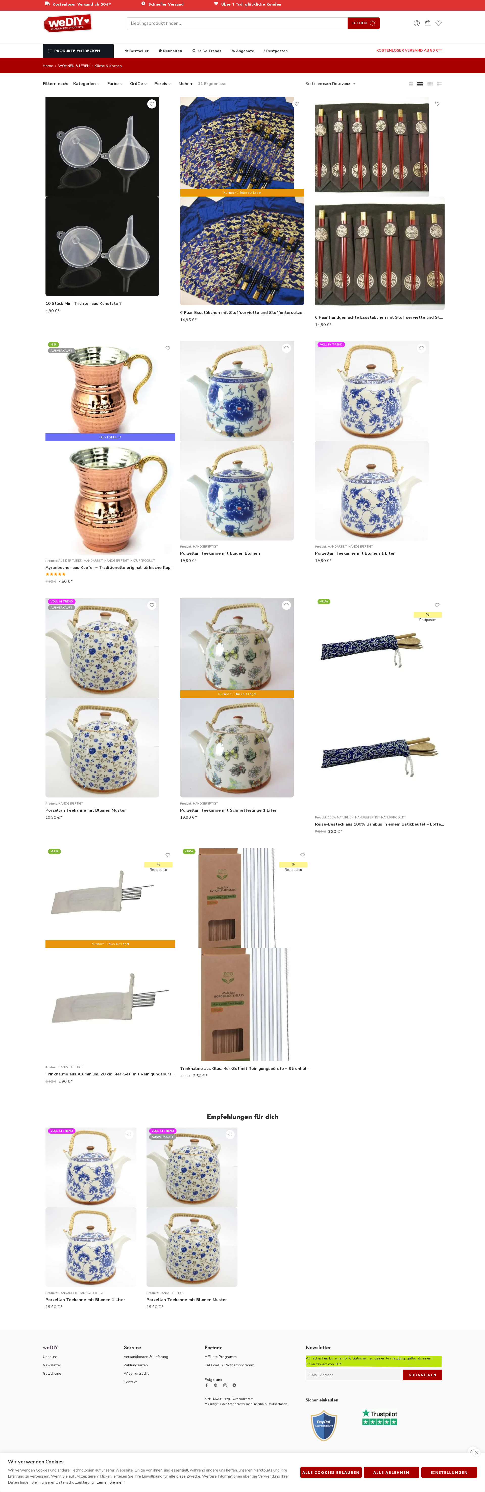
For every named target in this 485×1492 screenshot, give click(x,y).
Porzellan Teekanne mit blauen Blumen (220, 553)
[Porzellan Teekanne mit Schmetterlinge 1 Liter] (237, 747)
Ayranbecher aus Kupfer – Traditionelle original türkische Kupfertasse (110, 567)
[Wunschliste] (151, 104)
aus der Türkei (70, 561)
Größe (136, 84)
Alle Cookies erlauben (331, 1472)
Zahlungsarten (136, 1365)
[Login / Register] (416, 23)
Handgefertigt (116, 561)
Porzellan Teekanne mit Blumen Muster (85, 810)
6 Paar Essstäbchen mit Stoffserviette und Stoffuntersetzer (242, 312)
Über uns (50, 1356)
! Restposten (276, 50)
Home (48, 65)
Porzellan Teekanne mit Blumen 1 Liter (355, 553)
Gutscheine (52, 1373)
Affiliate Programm (221, 1356)
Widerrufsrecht (136, 1373)
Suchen (359, 23)
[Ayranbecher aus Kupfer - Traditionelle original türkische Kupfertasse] (110, 497)
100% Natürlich (341, 817)
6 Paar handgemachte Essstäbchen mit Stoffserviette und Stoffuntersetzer (380, 317)
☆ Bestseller (137, 50)
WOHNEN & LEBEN (74, 65)
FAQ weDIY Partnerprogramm (229, 1365)
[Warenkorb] (427, 23)
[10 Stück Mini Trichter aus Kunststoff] (102, 246)
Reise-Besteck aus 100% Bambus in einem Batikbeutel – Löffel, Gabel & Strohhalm (380, 824)
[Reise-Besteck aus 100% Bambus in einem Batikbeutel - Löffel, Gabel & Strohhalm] (380, 754)
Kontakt (130, 1382)
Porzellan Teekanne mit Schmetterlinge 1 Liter (228, 810)
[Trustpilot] (379, 1416)
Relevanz (341, 84)
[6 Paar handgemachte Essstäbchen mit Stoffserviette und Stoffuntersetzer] (380, 253)
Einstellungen (449, 1472)
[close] (476, 1452)
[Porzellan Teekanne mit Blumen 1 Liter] (372, 490)
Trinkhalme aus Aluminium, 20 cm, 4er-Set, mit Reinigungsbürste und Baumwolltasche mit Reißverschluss (110, 1074)
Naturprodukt (142, 561)
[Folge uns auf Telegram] (234, 1385)
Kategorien (84, 84)
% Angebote (242, 50)
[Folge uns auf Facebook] (207, 1385)
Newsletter (52, 1365)
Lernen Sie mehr (110, 1482)
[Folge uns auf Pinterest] (216, 1385)
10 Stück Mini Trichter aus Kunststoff (83, 303)
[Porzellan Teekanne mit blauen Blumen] (237, 490)
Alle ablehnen (391, 1472)
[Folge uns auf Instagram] (225, 1385)
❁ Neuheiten (170, 50)
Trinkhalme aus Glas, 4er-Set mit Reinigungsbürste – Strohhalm (245, 1068)
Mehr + (186, 84)
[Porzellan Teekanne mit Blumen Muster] (102, 747)
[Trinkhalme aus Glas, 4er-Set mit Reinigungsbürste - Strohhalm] (245, 1004)
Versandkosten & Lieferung (146, 1356)
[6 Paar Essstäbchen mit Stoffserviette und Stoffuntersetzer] (242, 251)
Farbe (113, 84)
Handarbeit (93, 561)
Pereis (160, 84)
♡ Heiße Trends (206, 50)
